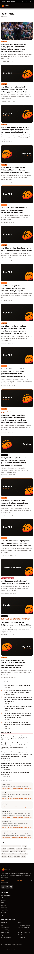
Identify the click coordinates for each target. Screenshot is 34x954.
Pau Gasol (4, 854)
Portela (23, 856)
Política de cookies (6, 947)
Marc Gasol (17, 856)
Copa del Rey (5, 910)
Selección (4, 907)
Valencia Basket (13, 854)
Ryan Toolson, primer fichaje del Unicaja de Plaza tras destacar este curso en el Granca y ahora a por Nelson (15, 170)
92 (15, 593)
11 (13, 61)
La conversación (6, 895)
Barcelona (12, 846)
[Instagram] (11, 887)
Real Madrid (5, 846)
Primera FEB (21, 937)
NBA (2, 902)
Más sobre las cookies (17, 947)
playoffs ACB (22, 851)
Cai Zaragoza (13, 851)
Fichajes (3, 905)
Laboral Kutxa (27, 848)
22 (14, 101)
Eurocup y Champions (24, 932)
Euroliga (4, 455)
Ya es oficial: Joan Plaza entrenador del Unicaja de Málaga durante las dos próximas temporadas (14, 210)
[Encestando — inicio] (5, 5)
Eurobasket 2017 (6, 937)
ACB (2, 897)
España (4, 848)
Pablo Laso (19, 848)
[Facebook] (7, 887)
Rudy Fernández (23, 854)
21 (14, 432)
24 (14, 343)
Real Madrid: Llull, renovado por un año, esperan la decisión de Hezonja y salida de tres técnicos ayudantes (16, 765)
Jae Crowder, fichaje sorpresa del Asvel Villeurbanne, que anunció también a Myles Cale (17, 724)
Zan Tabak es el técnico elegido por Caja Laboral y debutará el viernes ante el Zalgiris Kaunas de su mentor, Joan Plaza (16, 543)
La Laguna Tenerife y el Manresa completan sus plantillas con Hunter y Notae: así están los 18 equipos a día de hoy (17, 715)
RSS (26, 947)
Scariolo (4, 856)
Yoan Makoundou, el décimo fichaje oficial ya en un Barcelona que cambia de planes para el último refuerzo (18, 699)
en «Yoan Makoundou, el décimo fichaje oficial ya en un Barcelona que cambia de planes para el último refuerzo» (17, 807)
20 (13, 634)
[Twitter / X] (3, 887)
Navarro (10, 856)
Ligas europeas (5, 932)
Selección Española (8, 578)
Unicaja (19, 846)
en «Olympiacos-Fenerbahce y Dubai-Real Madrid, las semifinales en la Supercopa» (17, 788)
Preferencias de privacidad (8, 949)
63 (16, 555)
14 (14, 474)
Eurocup (3, 912)
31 (13, 182)
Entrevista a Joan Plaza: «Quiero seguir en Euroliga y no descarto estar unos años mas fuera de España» (15, 503)
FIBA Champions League (25, 935)
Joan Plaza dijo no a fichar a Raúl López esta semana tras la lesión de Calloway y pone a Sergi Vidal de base (15, 89)
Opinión (3, 915)
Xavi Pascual (5, 851)
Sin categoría (5, 927)
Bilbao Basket (11, 848)
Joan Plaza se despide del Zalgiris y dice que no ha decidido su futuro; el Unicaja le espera (13, 288)
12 (14, 385)
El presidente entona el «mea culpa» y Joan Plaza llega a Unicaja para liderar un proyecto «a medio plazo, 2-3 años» (15, 129)
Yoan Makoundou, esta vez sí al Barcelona (17, 685)
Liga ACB (4, 41)
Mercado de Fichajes (24, 925)
